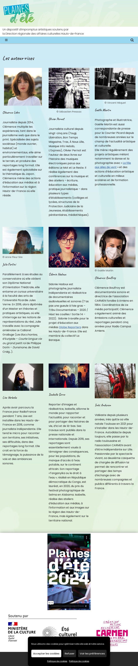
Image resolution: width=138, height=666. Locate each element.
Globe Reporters (70, 327)
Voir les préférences (92, 653)
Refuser (69, 653)
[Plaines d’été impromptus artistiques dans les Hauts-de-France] (19, 13)
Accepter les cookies (46, 653)
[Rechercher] (132, 40)
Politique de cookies (57, 661)
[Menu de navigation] (6, 40)
